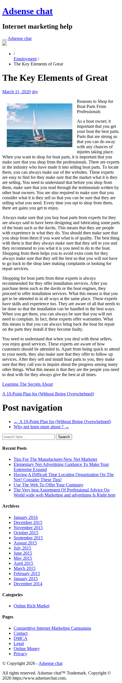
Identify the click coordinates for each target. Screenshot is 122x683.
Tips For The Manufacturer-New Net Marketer (55, 459)
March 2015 (24, 568)
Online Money (27, 648)
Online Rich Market (31, 605)
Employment (25, 58)
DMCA (21, 638)
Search (64, 437)
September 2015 (28, 537)
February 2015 (27, 573)
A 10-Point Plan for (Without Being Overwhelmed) (48, 393)
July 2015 (22, 548)
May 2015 (23, 558)
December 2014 (28, 583)
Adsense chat (27, 11)
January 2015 (26, 578)
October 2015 (26, 532)
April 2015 (23, 563)
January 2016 (26, 517)
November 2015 (28, 527)
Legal (19, 643)
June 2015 (23, 553)
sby (35, 91)
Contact (21, 633)
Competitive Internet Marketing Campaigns (52, 628)
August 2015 (25, 542)
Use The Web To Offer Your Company (48, 484)
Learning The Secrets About (27, 384)
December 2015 (28, 522)
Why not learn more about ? (41, 426)
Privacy (20, 653)
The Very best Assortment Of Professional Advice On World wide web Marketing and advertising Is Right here (64, 492)
